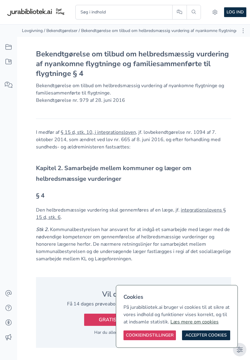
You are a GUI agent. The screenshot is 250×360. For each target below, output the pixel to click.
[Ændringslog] (8, 337)
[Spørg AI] (179, 12)
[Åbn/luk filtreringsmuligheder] (239, 349)
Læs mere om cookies (194, 322)
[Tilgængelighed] (8, 322)
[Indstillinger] (214, 12)
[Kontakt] (8, 293)
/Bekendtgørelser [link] (60, 31)
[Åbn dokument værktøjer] (243, 31)
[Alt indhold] (8, 47)
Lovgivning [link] (32, 31)
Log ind (235, 12)
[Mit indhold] (8, 61)
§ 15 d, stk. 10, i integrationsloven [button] (98, 132)
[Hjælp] (8, 308)
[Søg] (194, 12)
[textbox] (133, 173)
